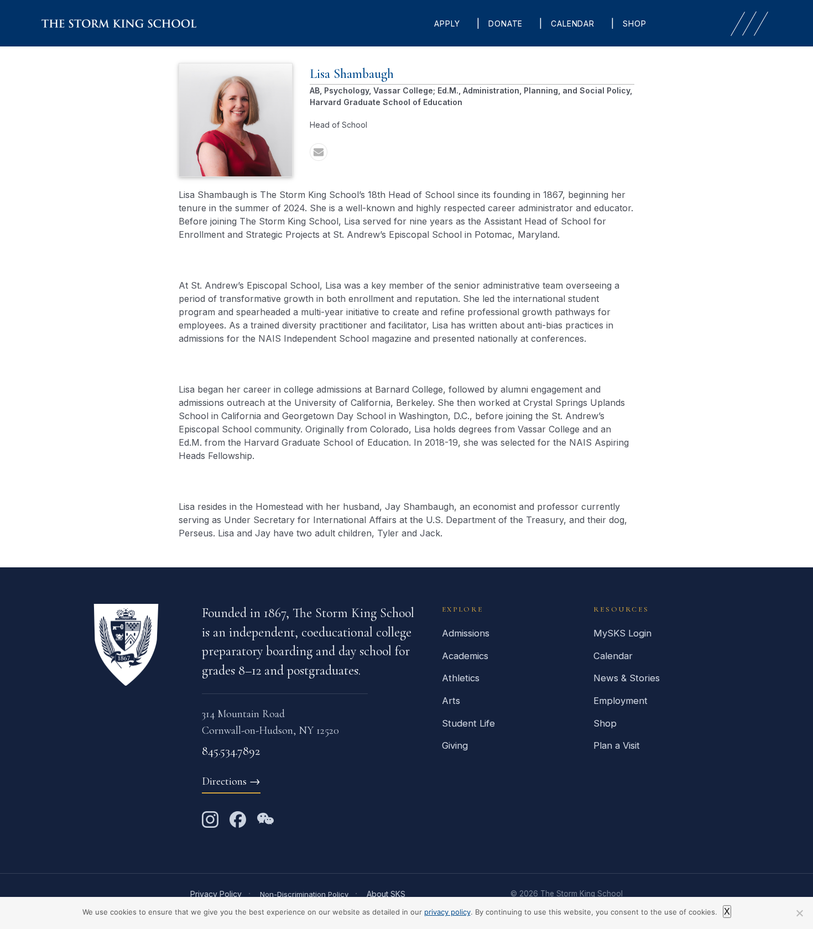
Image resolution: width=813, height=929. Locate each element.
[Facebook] (238, 819)
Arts (451, 700)
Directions (231, 781)
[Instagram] (210, 819)
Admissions (465, 633)
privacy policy (447, 911)
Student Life (468, 723)
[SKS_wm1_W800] (118, 23)
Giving (455, 745)
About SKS (386, 894)
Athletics (461, 677)
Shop (605, 723)
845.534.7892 (231, 750)
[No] (799, 912)
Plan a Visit (616, 745)
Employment (620, 700)
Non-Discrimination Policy (304, 894)
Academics (465, 655)
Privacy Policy (216, 894)
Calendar (613, 655)
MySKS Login (622, 633)
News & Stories (626, 677)
